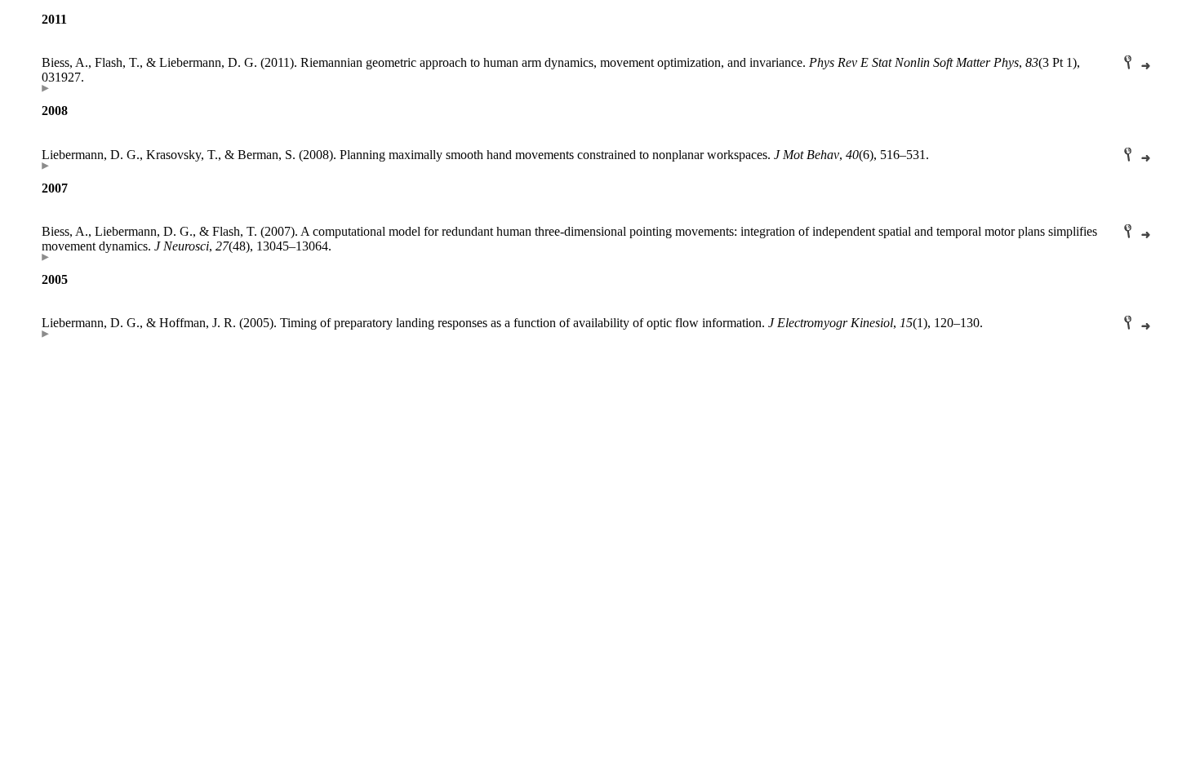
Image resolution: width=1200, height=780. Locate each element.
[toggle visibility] (45, 88)
